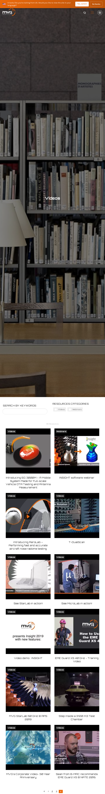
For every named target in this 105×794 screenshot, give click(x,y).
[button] (92, 12)
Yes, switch (82, 4)
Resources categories (70, 403)
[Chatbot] (84, 12)
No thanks (96, 4)
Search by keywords (19, 405)
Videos (61, 409)
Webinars (77, 409)
